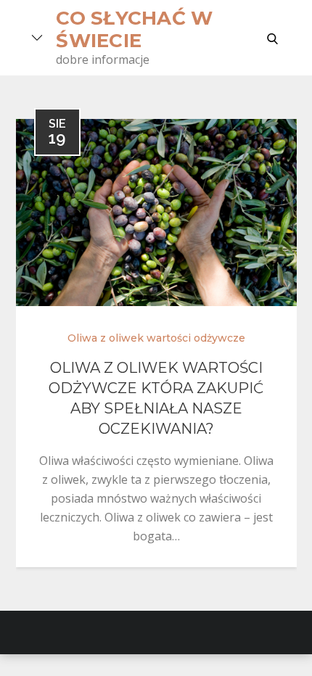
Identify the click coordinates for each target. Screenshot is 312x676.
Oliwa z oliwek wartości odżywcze (156, 338)
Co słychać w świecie (134, 29)
